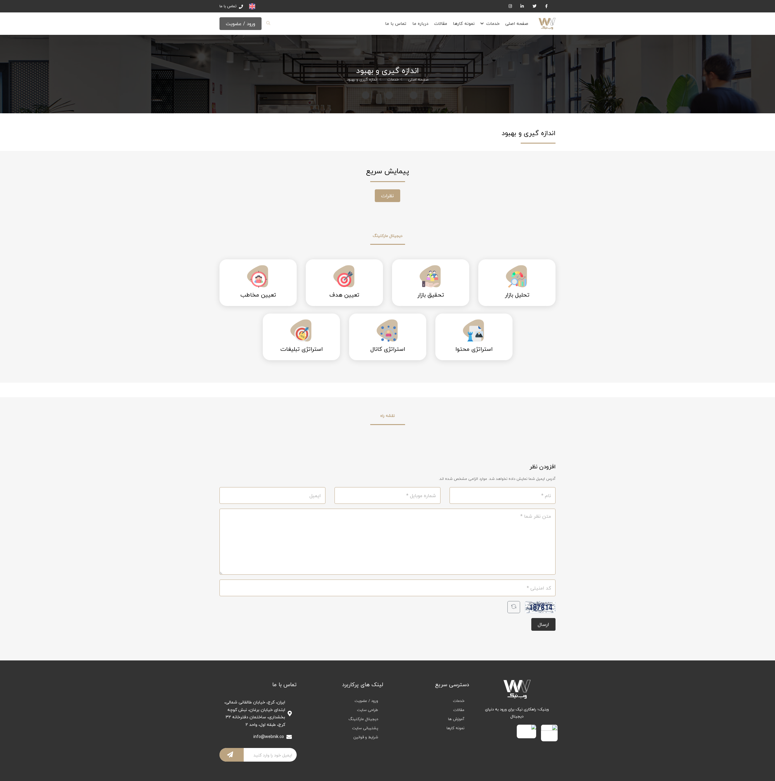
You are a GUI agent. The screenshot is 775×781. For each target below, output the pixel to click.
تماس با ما (395, 23)
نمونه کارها (464, 23)
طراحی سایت (367, 709)
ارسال (543, 624)
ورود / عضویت (240, 23)
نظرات (387, 195)
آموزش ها (456, 719)
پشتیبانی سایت (365, 728)
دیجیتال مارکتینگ (363, 719)
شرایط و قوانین (365, 737)
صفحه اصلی (516, 23)
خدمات (493, 23)
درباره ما (420, 23)
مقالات (440, 23)
